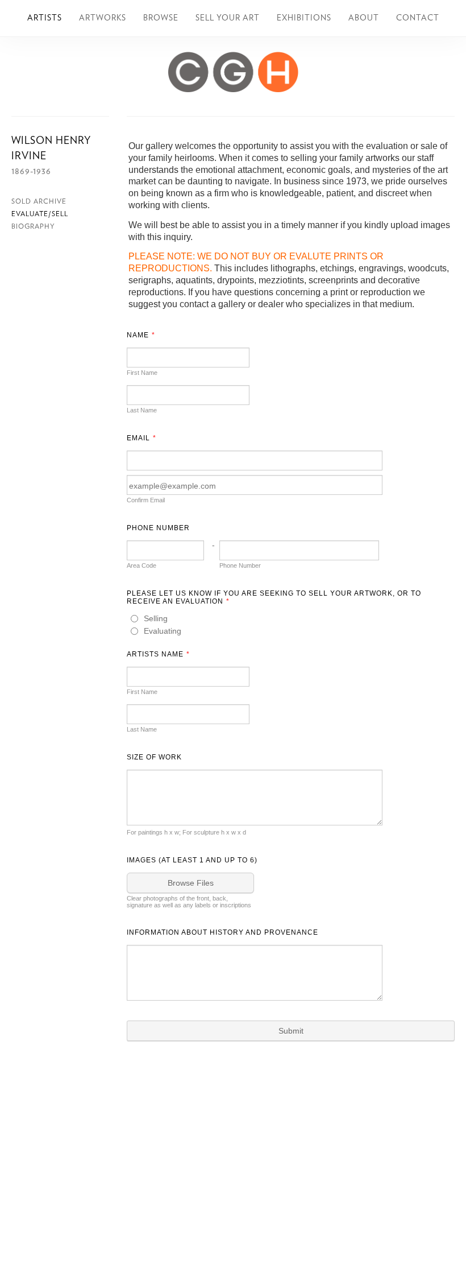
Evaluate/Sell (39, 213)
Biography (33, 226)
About (363, 18)
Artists (44, 18)
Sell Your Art (227, 18)
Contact (417, 18)
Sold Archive (38, 201)
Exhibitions (304, 18)
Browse (160, 18)
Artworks (102, 18)
